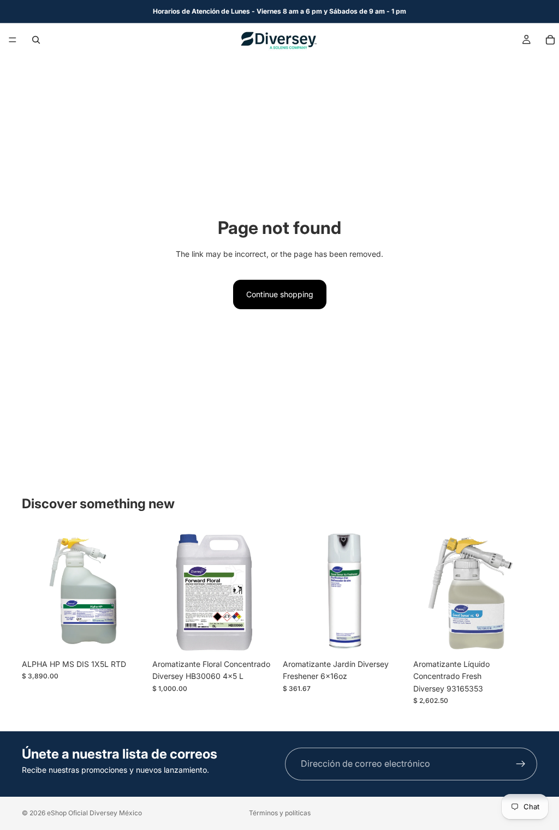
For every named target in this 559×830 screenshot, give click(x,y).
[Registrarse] (520, 764)
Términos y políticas (280, 813)
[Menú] (12, 39)
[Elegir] (259, 637)
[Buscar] (36, 40)
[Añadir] (129, 637)
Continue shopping (279, 294)
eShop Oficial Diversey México (94, 813)
